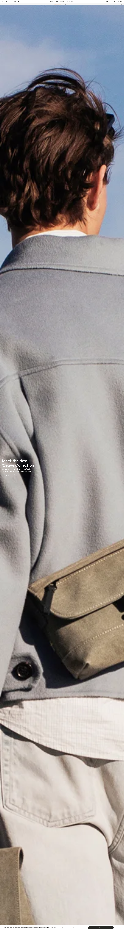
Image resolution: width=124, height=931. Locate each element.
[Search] (105, 1)
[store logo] (10, 2)
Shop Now (8, 475)
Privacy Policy (53, 927)
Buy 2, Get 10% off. (57, 4)
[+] (121, 4)
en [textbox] (114, 1)
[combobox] (108, 1)
